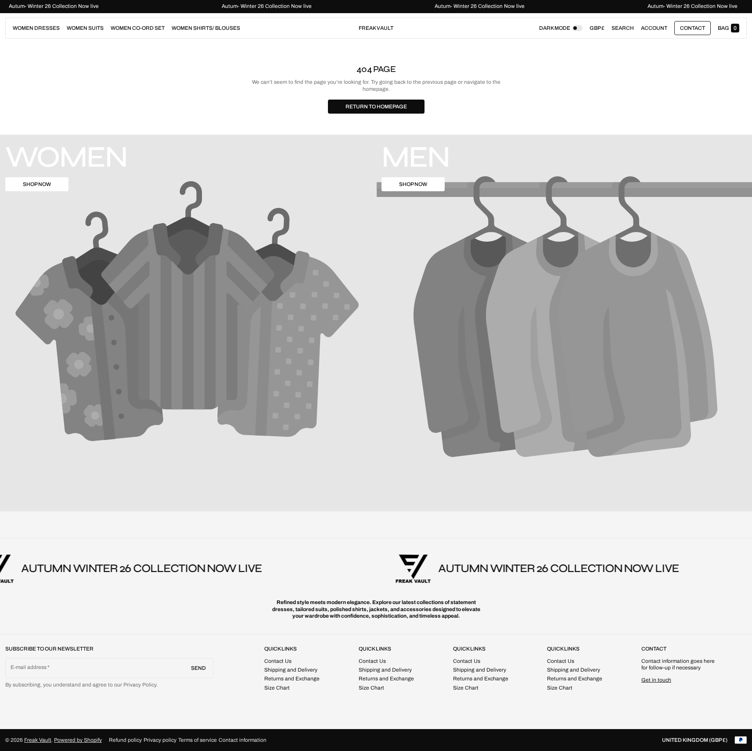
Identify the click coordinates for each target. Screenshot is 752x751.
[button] (623, 28)
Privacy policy (160, 740)
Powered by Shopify (78, 740)
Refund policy (125, 740)
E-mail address (29, 667)
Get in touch (656, 680)
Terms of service (197, 740)
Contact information (242, 740)
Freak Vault (37, 740)
